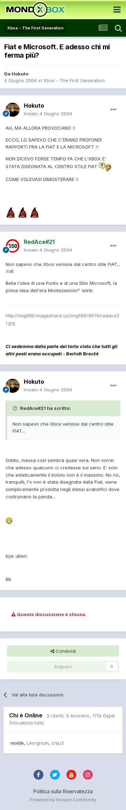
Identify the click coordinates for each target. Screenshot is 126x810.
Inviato (48, 113)
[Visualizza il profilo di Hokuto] (13, 110)
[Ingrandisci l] (105, 166)
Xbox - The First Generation (74, 80)
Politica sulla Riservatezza (63, 791)
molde (17, 743)
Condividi (65, 651)
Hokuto (20, 74)
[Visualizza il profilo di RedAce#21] (13, 246)
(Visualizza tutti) (26, 722)
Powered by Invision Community (63, 799)
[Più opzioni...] (113, 110)
